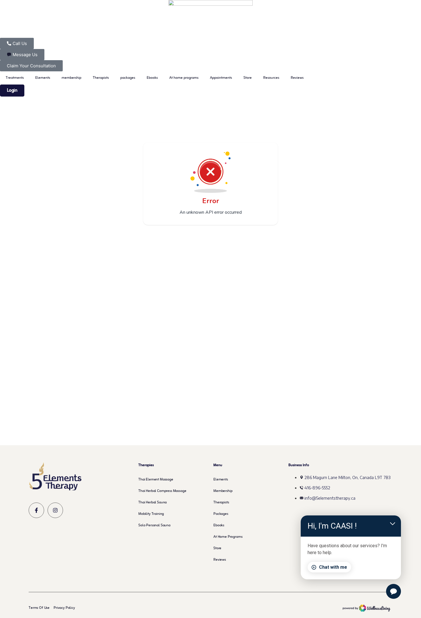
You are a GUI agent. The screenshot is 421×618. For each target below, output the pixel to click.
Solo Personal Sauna (154, 525)
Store (247, 78)
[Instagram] (55, 510)
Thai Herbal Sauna (152, 502)
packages (127, 78)
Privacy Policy (64, 608)
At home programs (183, 78)
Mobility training (151, 514)
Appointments (221, 78)
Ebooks (152, 78)
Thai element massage (155, 479)
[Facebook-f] (36, 510)
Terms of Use (39, 608)
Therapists (101, 78)
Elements (42, 78)
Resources (271, 78)
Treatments (15, 78)
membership (71, 78)
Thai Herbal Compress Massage (162, 491)
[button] (12, 91)
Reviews (297, 78)
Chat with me (333, 567)
